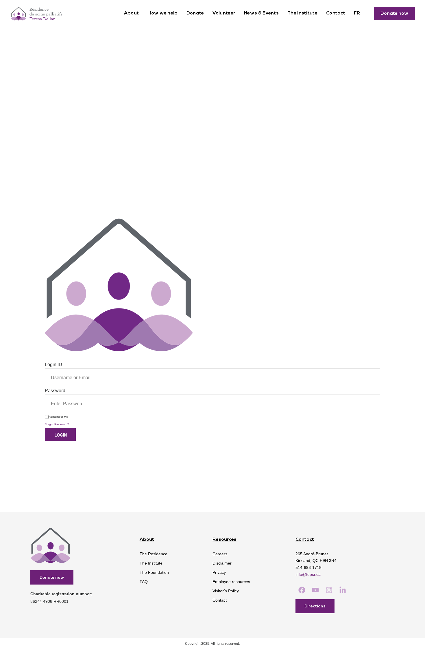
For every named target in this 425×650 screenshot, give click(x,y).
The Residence (153, 554)
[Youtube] (315, 590)
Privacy (219, 572)
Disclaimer (222, 563)
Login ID (53, 364)
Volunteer (223, 13)
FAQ (144, 581)
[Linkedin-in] (343, 590)
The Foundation (154, 572)
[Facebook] (301, 590)
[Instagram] (329, 590)
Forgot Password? (57, 424)
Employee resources (231, 581)
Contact (335, 13)
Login (60, 435)
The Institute (302, 13)
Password (55, 390)
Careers (219, 554)
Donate (195, 13)
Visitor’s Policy (225, 591)
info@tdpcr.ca (308, 574)
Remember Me (58, 416)
